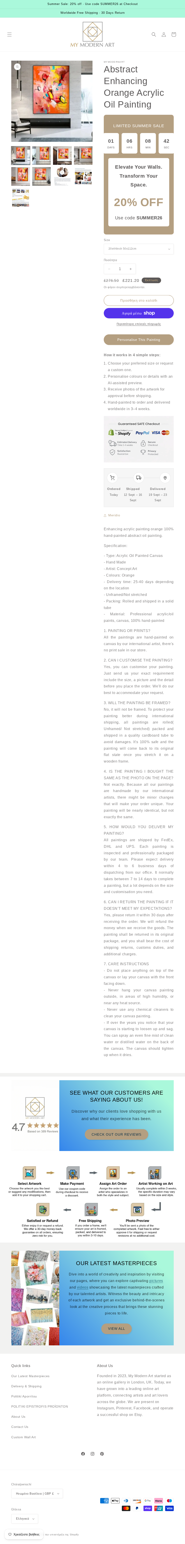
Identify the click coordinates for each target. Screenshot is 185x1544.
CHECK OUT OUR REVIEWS (116, 1134)
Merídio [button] (114, 515)
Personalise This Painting (138, 340)
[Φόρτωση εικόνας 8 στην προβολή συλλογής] (83, 176)
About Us (18, 1416)
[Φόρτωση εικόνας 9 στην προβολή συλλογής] (20, 197)
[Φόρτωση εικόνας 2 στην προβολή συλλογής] (41, 155)
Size (107, 240)
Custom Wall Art (23, 1437)
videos (82, 1287)
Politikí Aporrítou (24, 1396)
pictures (156, 1281)
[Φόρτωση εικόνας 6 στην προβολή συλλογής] (41, 176)
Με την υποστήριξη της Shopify (60, 1534)
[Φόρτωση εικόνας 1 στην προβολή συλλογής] (20, 155)
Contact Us (19, 1427)
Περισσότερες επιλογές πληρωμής (139, 324)
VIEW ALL (116, 1328)
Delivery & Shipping (26, 1386)
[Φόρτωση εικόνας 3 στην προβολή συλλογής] (62, 155)
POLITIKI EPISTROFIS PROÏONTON (39, 1406)
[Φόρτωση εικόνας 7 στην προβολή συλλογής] (62, 176)
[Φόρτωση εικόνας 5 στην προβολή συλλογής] (20, 176)
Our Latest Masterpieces (30, 1376)
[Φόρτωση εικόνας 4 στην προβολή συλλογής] (83, 155)
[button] (9, 34)
